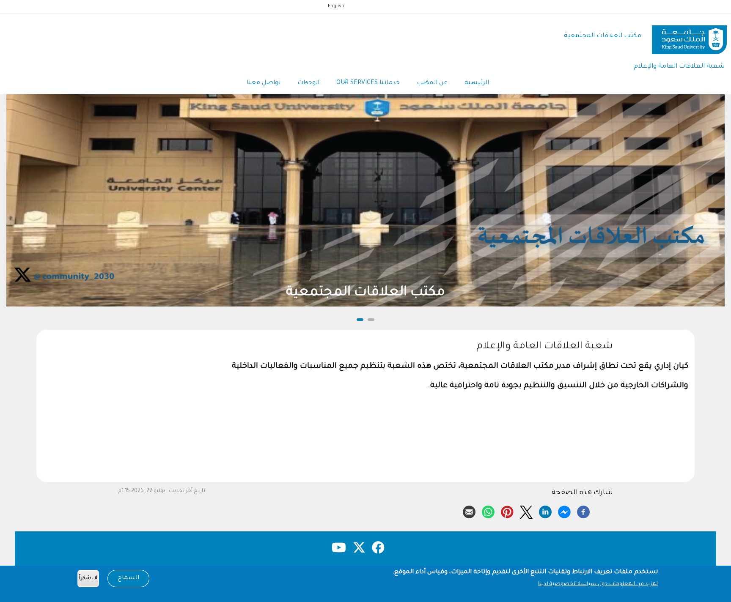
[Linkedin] (545, 511)
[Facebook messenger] (564, 511)
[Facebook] (583, 511)
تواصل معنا (263, 83)
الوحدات (308, 83)
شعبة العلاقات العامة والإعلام (679, 66)
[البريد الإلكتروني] (469, 511)
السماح (128, 578)
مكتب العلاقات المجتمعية (602, 36)
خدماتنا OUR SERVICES (368, 83)
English (336, 6)
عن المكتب (432, 83)
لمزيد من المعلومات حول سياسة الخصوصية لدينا (598, 584)
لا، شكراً (88, 578)
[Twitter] (526, 511)
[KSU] (689, 36)
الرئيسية (476, 83)
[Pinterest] (507, 511)
